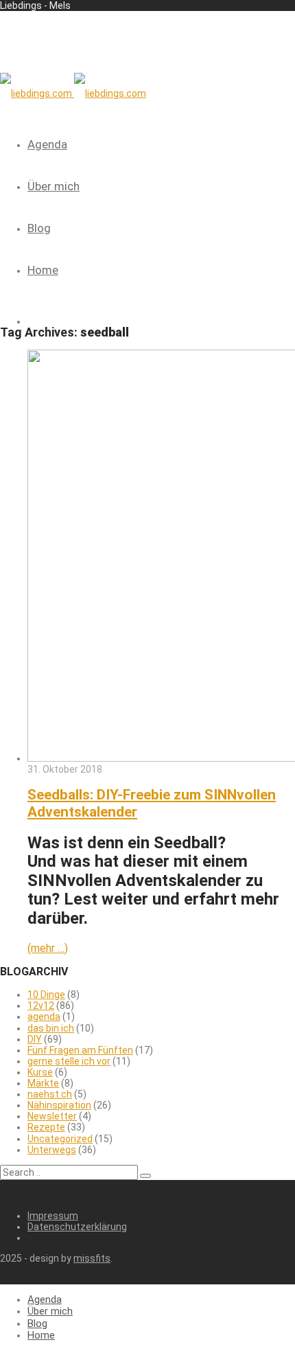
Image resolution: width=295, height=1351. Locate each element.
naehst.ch (49, 1094)
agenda (43, 1016)
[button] (145, 1176)
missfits (91, 1258)
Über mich (53, 186)
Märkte (43, 1083)
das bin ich (50, 1028)
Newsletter (52, 1116)
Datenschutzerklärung (77, 1226)
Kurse (40, 1072)
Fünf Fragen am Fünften (80, 1050)
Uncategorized (60, 1138)
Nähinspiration (59, 1105)
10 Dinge (46, 994)
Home (42, 270)
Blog (39, 228)
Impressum (52, 1215)
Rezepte (46, 1127)
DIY (34, 1039)
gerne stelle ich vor (68, 1061)
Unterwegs (51, 1149)
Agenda (47, 144)
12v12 (40, 1005)
